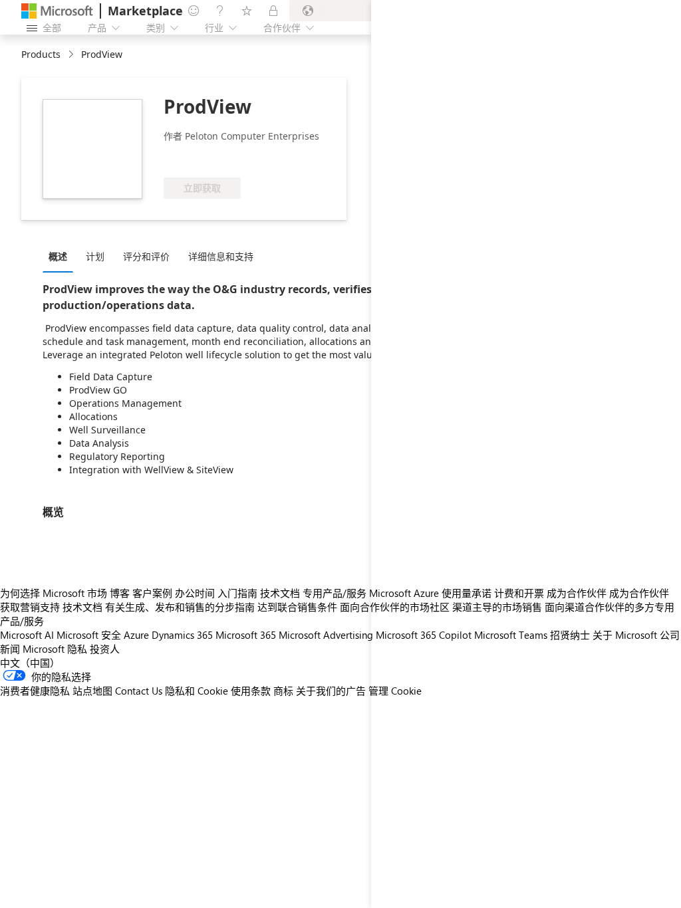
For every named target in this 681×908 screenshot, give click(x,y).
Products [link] (41, 54)
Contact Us (138, 690)
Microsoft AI (27, 634)
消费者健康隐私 (35, 690)
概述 (58, 256)
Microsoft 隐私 (55, 648)
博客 (120, 593)
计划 (95, 256)
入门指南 (237, 593)
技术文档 (280, 593)
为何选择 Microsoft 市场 (53, 593)
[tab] (61, 256)
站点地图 (92, 690)
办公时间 (195, 593)
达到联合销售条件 (297, 607)
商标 (283, 690)
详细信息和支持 (220, 256)
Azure (136, 634)
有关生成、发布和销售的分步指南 (180, 607)
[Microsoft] (57, 11)
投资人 (105, 648)
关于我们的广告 (331, 690)
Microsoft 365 (245, 634)
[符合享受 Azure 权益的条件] (217, 157)
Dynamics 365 (182, 634)
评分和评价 (146, 256)
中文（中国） (30, 662)
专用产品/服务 (334, 593)
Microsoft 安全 (89, 634)
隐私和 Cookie (196, 690)
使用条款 (251, 690)
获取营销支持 (30, 607)
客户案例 (152, 593)
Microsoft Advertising (326, 634)
